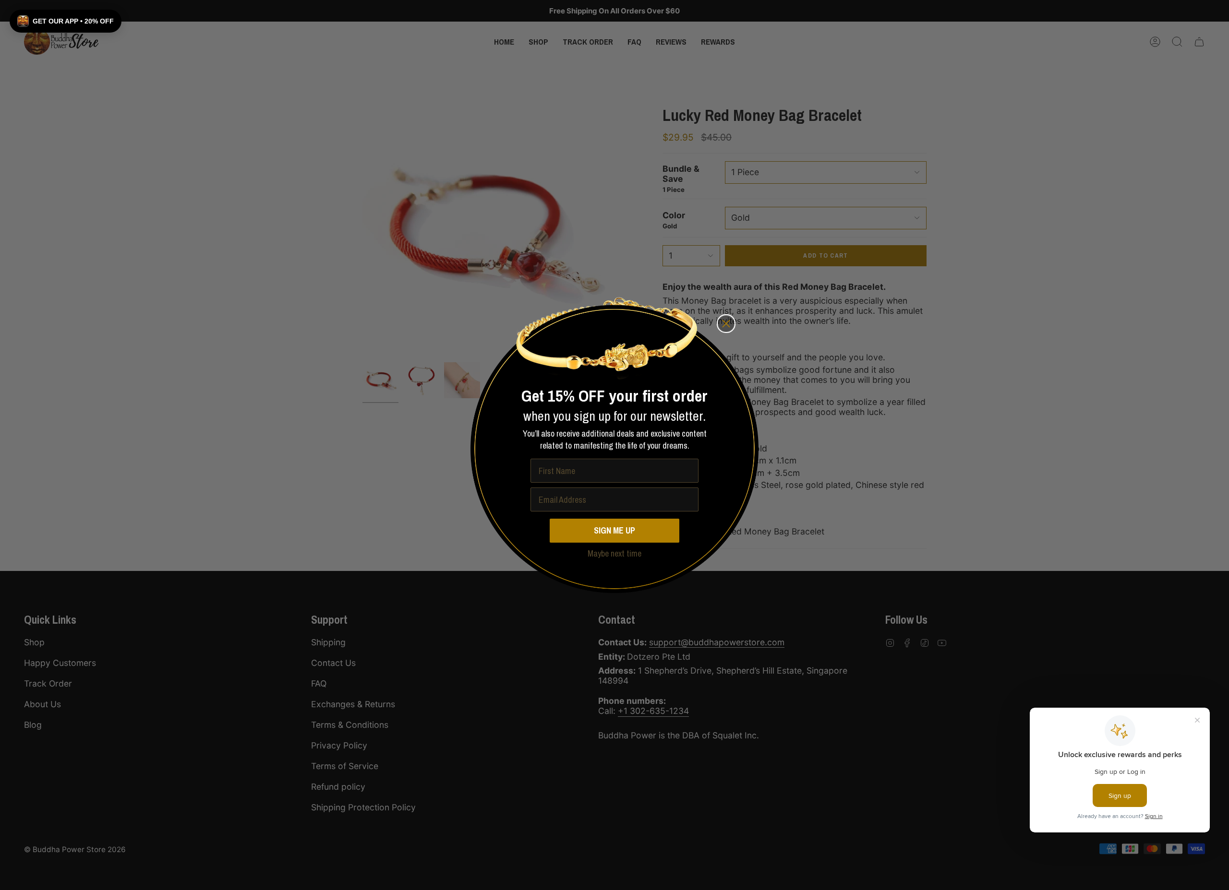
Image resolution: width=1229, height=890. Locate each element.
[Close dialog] (726, 323)
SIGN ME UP (614, 530)
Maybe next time (614, 553)
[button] (65, 21)
